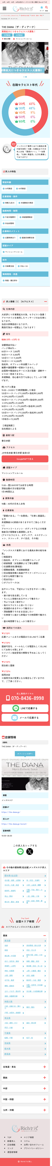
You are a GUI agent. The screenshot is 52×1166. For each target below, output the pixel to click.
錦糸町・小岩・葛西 (33, 980)
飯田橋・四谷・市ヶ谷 (34, 966)
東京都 (7, 940)
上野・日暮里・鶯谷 (33, 971)
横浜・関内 (30, 1007)
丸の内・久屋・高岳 (12, 885)
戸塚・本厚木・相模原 (13, 1012)
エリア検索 (29, 1137)
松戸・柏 (29, 1038)
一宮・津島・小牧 (32, 896)
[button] (24, 77)
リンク (10, 1148)
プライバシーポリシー (34, 1148)
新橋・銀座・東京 (32, 961)
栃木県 (7, 1048)
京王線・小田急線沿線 (34, 991)
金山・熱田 (9, 896)
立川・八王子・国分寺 (13, 991)
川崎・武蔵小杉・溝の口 (13, 1007)
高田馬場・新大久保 (33, 945)
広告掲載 (11, 1144)
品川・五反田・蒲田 (12, 961)
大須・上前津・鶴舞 (33, 885)
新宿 (6, 950)
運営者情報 (12, 1152)
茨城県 (7, 1043)
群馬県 (7, 1053)
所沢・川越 (9, 1027)
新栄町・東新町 (10, 890)
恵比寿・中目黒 (10, 956)
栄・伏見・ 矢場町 (33, 880)
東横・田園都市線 (11, 996)
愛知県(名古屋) (11, 875)
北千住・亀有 (9, 980)
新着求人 (11, 1141)
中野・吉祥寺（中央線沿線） (34, 986)
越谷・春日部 (31, 1023)
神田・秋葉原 (9, 971)
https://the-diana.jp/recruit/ (14, 823)
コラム (27, 1141)
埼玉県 (7, 1018)
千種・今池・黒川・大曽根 (34, 890)
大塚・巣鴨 (9, 975)
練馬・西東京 (9, 986)
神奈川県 (8, 1001)
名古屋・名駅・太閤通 (13, 880)
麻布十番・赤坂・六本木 (34, 956)
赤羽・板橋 (30, 975)
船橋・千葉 (9, 1038)
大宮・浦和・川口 (11, 1023)
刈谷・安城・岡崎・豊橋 (34, 902)
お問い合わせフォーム (34, 1144)
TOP (9, 1137)
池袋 (6, 945)
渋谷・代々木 (31, 950)
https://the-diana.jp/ (11, 812)
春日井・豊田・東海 (12, 902)
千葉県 (7, 1033)
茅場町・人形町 (10, 966)
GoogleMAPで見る (25, 458)
